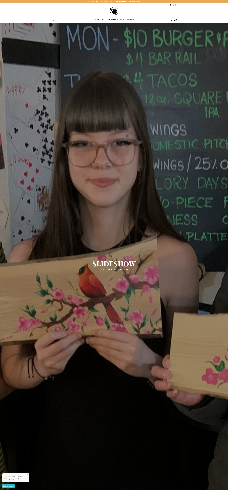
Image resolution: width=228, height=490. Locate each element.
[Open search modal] (52, 20)
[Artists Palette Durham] (114, 11)
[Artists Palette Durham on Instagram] (173, 5)
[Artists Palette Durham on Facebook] (171, 5)
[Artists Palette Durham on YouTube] (175, 5)
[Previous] (83, 1)
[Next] (145, 1)
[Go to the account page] (171, 20)
